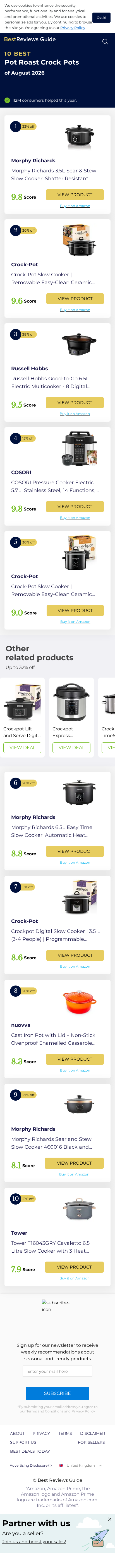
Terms (65, 1433)
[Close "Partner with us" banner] (110, 1519)
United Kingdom (81, 1465)
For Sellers (91, 1442)
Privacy (41, 1433)
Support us (23, 1442)
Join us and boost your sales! (34, 1541)
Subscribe (57, 1393)
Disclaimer (92, 1433)
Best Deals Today (30, 1451)
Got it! (101, 18)
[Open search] (105, 42)
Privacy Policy (72, 27)
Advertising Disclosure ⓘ (31, 1465)
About (17, 1433)
